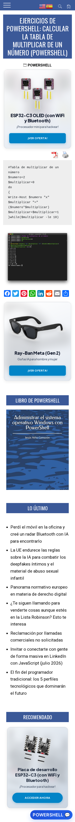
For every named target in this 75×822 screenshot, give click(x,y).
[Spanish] (49, 6)
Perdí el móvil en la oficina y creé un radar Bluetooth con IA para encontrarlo (39, 534)
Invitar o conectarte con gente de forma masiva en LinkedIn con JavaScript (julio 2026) (39, 656)
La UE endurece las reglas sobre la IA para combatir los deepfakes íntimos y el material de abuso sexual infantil (38, 564)
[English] (42, 6)
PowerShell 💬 (51, 814)
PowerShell (40, 65)
